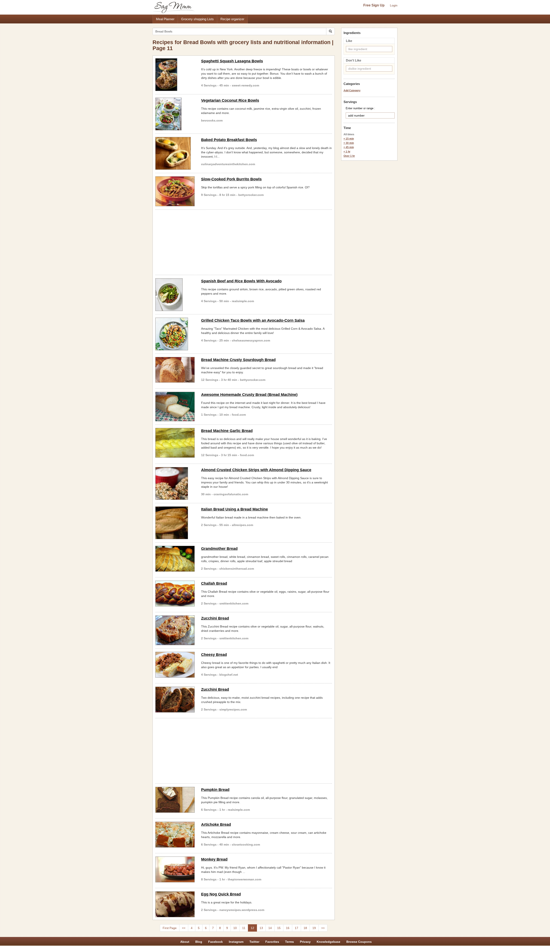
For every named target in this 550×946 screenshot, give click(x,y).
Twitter (254, 941)
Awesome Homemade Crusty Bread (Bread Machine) (249, 394)
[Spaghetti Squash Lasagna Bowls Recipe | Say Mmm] (175, 74)
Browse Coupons (359, 941)
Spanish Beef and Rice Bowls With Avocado (241, 281)
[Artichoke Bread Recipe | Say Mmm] (175, 835)
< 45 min (349, 147)
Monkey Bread (214, 859)
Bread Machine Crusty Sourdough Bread (238, 360)
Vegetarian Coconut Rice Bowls (230, 100)
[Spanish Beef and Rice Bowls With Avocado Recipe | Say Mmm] (175, 294)
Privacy (305, 941)
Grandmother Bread (219, 548)
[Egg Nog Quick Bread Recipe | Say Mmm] (175, 904)
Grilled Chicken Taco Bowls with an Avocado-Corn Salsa (253, 320)
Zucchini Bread (215, 618)
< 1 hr (347, 151)
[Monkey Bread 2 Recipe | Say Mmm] (175, 869)
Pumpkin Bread (215, 790)
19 (314, 928)
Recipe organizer (232, 19)
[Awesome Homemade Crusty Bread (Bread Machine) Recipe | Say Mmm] (175, 406)
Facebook (215, 941)
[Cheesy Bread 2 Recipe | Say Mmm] (175, 665)
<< (183, 928)
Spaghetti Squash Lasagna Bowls (232, 61)
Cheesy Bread (214, 654)
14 (270, 928)
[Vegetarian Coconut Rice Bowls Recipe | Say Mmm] (175, 114)
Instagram (236, 941)
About (184, 941)
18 (305, 928)
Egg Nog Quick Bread (221, 894)
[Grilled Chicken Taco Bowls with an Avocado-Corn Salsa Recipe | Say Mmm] (175, 334)
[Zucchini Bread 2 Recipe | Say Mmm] (175, 699)
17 (296, 928)
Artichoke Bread (216, 824)
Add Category (352, 90)
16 (287, 928)
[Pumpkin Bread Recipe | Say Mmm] (175, 800)
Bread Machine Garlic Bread (227, 431)
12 (252, 928)
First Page (170, 928)
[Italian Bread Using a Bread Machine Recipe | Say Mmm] (175, 522)
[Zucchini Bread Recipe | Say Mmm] (175, 630)
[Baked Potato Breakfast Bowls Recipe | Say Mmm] (175, 153)
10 (235, 928)
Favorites (272, 941)
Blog (198, 941)
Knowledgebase (328, 941)
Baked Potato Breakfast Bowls (229, 140)
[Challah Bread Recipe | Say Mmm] (175, 593)
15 (279, 928)
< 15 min (349, 138)
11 (243, 928)
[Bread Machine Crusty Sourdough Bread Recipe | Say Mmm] (175, 370)
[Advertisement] (243, 241)
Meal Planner (165, 19)
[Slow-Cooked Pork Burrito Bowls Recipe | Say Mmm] (175, 191)
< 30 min (349, 143)
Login (393, 5)
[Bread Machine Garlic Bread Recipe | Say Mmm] (175, 443)
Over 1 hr (349, 155)
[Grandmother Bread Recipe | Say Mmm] (175, 559)
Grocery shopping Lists (197, 19)
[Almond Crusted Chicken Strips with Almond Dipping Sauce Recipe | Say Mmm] (175, 483)
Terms (289, 941)
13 (261, 928)
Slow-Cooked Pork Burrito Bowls (231, 179)
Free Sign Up (374, 5)
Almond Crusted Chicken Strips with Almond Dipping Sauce (256, 470)
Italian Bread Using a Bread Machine (234, 509)
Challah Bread (214, 583)
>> (323, 928)
